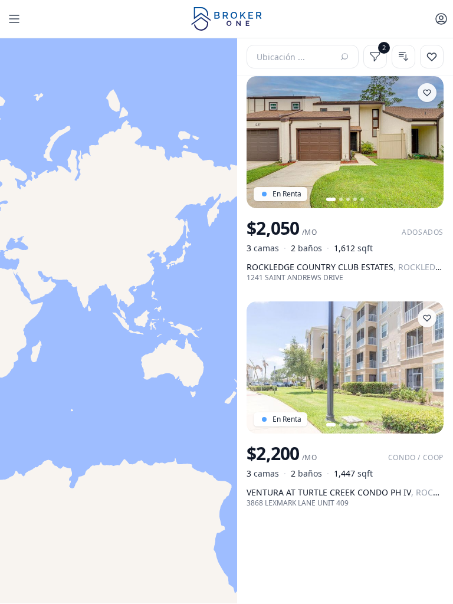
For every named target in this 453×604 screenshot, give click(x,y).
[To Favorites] (427, 92)
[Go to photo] (331, 199)
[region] (118, 321)
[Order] (403, 56)
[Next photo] (429, 142)
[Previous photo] (260, 142)
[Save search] (432, 56)
